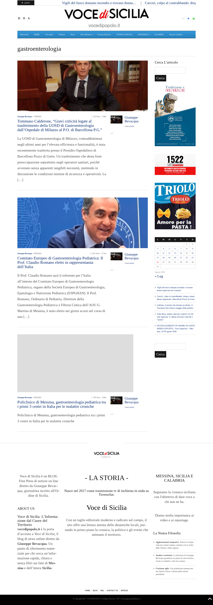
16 (193, 253)
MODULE (124, 591)
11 (163, 253)
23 (193, 258)
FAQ (102, 591)
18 (163, 258)
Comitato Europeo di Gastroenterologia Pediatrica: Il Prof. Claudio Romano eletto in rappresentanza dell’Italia (60, 262)
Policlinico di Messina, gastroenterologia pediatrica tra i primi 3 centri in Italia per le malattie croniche (61, 404)
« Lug (159, 276)
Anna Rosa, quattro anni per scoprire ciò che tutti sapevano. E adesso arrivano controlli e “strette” (175, 317)
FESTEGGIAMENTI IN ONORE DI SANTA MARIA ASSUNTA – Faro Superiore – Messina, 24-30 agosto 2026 (176, 329)
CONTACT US (112, 591)
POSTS (131, 126)
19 (169, 258)
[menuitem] (24, 34)
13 (175, 253)
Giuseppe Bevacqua (24, 117)
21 (181, 258)
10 (158, 253)
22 (187, 258)
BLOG (95, 591)
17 (158, 258)
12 (169, 253)
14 (181, 253)
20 (175, 258)
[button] (20, 18)
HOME (87, 591)
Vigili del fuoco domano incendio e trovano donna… (99, 3)
